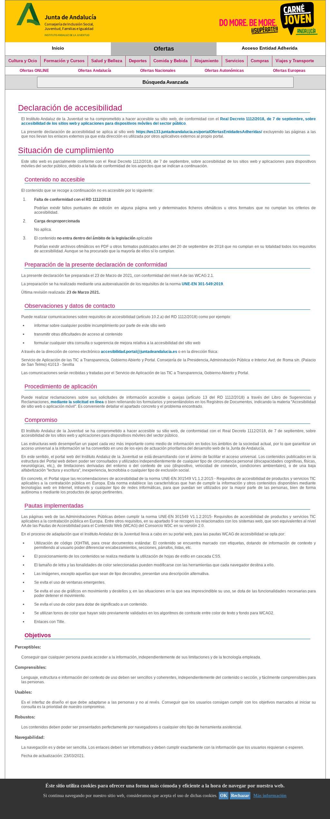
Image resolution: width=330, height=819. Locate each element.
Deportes (138, 61)
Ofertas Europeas (289, 71)
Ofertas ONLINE (34, 71)
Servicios (234, 61)
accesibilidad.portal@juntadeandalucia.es (139, 351)
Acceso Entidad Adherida (269, 48)
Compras (260, 61)
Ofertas (164, 48)
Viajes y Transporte (295, 61)
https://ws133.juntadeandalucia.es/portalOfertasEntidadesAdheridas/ (199, 132)
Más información (269, 795)
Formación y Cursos (64, 61)
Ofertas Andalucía (94, 71)
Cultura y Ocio (22, 61)
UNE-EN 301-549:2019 (202, 284)
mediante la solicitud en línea (77, 402)
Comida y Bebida (170, 61)
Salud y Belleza (106, 61)
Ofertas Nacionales (158, 71)
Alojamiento (206, 61)
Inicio (58, 48)
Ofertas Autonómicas (224, 71)
